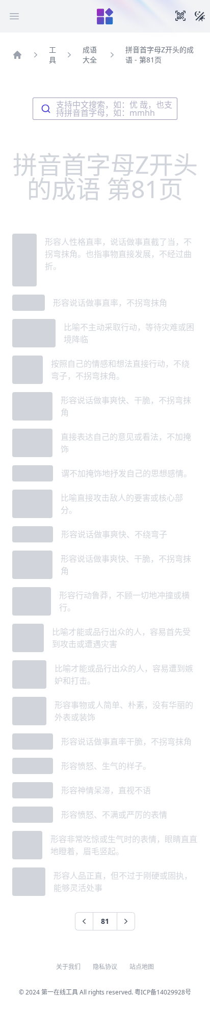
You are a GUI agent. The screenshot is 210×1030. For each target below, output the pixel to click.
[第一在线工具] (105, 16)
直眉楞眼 (32, 790)
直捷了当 (32, 534)
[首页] (17, 55)
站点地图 (141, 967)
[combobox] (105, 109)
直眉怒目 (32, 765)
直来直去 (32, 741)
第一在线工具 (59, 992)
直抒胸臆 (32, 473)
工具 (52, 55)
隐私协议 (105, 967)
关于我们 (68, 967)
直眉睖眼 (32, 814)
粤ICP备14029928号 (163, 992)
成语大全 (90, 55)
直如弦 (28, 302)
